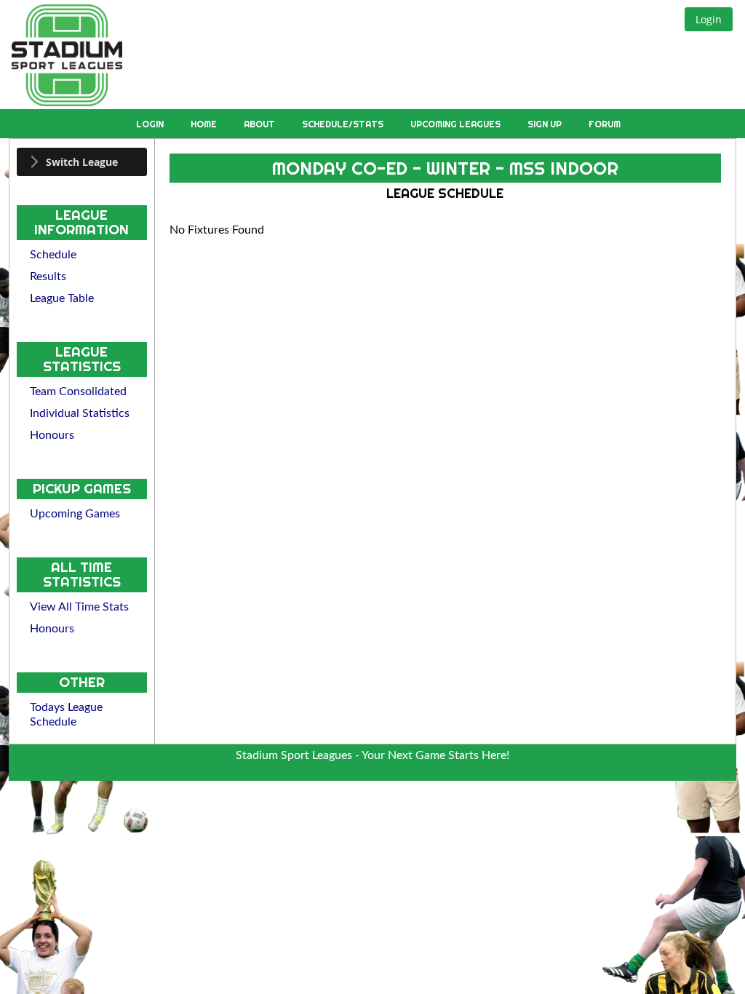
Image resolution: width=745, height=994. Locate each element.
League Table (62, 298)
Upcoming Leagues (456, 124)
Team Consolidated (78, 391)
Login (151, 124)
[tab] (82, 162)
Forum (605, 124)
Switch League (82, 162)
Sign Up (545, 124)
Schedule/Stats (344, 124)
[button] (709, 19)
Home (205, 124)
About (260, 124)
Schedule (53, 255)
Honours (52, 435)
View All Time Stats (79, 607)
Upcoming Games (75, 514)
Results (48, 276)
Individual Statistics (80, 413)
